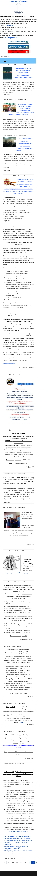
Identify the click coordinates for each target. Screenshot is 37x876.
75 (17, 862)
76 (21, 862)
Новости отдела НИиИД (9, 176)
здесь (22, 722)
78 (29, 862)
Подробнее (6, 94)
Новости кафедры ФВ (9, 430)
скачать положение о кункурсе (18, 831)
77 (25, 862)
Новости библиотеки (8, 551)
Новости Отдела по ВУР (9, 65)
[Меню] (5, 61)
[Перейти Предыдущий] (9, 862)
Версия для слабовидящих (18, 1)
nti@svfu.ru (9, 25)
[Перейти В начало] (5, 862)
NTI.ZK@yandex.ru (11, 38)
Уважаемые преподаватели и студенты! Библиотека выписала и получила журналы (18, 843)
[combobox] (11, 56)
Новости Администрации (10, 226)
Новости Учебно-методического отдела (14, 314)
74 (13, 862)
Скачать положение (9, 363)
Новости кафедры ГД (8, 374)
